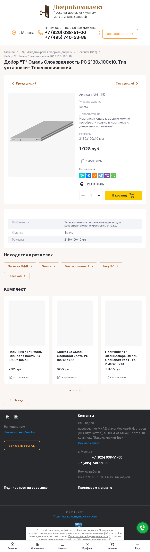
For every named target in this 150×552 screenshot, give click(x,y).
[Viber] (107, 175)
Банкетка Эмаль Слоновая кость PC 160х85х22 (72, 356)
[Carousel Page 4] (79, 390)
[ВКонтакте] (88, 175)
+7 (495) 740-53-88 (66, 37)
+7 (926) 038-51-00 (65, 32)
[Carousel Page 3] (76, 390)
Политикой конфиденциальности (88, 536)
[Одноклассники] (94, 175)
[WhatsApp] (113, 175)
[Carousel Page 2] (73, 390)
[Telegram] (101, 175)
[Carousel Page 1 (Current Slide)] (70, 390)
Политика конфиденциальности (75, 516)
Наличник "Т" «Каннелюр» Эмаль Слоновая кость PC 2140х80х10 (121, 358)
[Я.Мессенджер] (82, 175)
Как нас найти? (89, 443)
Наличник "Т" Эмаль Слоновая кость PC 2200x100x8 (25, 356)
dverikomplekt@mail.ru (19, 432)
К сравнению (94, 160)
